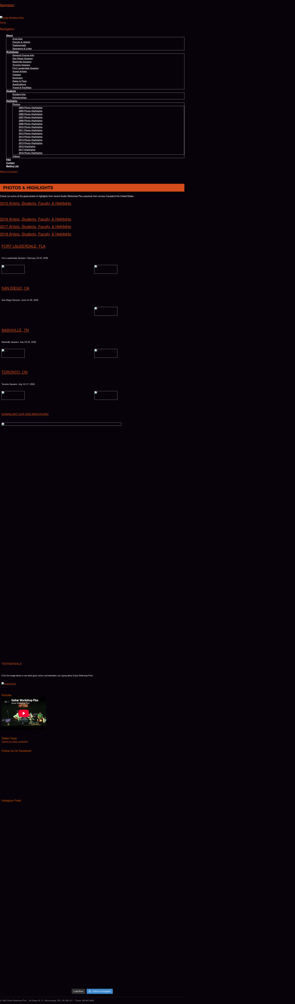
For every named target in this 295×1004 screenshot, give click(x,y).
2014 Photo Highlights (30, 140)
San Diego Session (22, 58)
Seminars (17, 78)
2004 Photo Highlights (30, 107)
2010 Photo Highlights (30, 127)
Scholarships (19, 97)
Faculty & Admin (21, 42)
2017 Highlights (27, 149)
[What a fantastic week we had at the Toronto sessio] (115, 860)
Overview (17, 38)
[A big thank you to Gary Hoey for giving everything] (115, 894)
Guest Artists (19, 71)
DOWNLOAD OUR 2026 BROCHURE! (25, 414)
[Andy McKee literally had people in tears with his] (69, 896)
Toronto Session (21, 65)
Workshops (12, 52)
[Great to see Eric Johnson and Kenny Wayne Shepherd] (69, 854)
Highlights (11, 101)
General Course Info (23, 55)
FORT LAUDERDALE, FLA (23, 246)
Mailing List (12, 166)
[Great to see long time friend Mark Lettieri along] (161, 810)
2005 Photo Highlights (30, 111)
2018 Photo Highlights (30, 153)
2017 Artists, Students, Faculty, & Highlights (35, 226)
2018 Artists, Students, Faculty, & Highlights (35, 234)
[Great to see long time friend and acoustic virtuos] (24, 850)
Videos (16, 156)
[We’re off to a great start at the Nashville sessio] (24, 954)
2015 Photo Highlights (30, 143)
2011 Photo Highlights (30, 130)
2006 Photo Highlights (30, 114)
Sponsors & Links (22, 48)
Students (11, 91)
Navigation (7, 5)
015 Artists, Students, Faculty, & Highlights (36, 203)
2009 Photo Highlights (30, 123)
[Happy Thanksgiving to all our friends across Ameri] (69, 807)
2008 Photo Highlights (30, 120)
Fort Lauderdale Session (25, 68)
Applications (19, 84)
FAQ (8, 159)
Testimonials (19, 45)
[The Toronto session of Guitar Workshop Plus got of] (161, 892)
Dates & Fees (19, 81)
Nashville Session (21, 61)
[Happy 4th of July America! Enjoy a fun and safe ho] (69, 949)
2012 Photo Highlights (30, 133)
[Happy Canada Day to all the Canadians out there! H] (115, 950)
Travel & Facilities (21, 87)
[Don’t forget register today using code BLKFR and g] (24, 816)
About (9, 35)
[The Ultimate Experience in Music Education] (12, 17)
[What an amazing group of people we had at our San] (161, 965)
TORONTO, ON (15, 372)
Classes (16, 74)
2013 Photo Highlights (30, 136)
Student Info (19, 94)
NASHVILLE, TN (15, 330)
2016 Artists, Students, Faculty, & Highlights (35, 219)
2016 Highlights (27, 146)
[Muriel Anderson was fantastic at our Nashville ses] (161, 926)
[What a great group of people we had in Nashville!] (24, 920)
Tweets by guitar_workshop (15, 741)
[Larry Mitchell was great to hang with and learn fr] (24, 891)
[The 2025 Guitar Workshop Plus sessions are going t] (115, 820)
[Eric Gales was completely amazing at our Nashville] (115, 926)
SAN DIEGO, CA (15, 288)
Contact (10, 163)
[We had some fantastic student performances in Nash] (69, 918)
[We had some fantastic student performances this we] (161, 849)
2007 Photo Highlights (30, 117)
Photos (16, 104)
